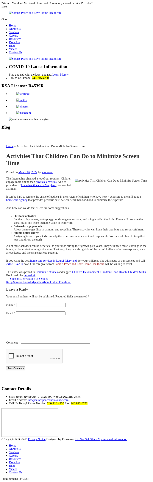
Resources (15, 38)
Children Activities (47, 272)
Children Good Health (113, 272)
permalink (29, 275)
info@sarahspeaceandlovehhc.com (48, 400)
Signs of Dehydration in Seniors (27, 278)
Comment (13, 342)
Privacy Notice (37, 439)
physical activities (46, 181)
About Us (15, 28)
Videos (13, 49)
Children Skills (137, 272)
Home (12, 25)
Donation (14, 42)
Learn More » (60, 74)
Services (14, 32)
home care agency (16, 200)
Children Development (85, 272)
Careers (13, 35)
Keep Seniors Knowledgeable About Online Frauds (38, 282)
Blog (12, 45)
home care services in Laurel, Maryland (53, 260)
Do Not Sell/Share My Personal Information (101, 439)
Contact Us (15, 52)
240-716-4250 (14, 264)
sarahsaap (47, 172)
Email (10, 313)
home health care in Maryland (38, 185)
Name (10, 304)
